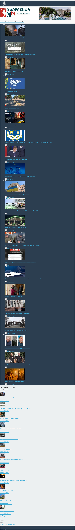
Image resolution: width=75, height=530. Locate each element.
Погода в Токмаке (11, 524)
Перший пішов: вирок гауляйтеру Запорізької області (16, 159)
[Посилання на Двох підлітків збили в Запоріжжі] (15, 105)
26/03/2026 (12, 214)
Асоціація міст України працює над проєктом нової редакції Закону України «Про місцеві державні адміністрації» (29, 142)
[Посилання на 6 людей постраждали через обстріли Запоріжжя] (15, 35)
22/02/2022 (13, 316)
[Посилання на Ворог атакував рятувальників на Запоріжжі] (15, 69)
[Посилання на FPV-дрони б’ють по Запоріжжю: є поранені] (2, 436)
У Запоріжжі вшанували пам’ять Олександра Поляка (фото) (17, 313)
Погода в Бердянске (4, 524)
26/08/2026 (5, 513)
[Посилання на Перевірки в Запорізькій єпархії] (15, 89)
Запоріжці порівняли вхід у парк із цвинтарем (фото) (16, 330)
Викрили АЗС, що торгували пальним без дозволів (15, 227)
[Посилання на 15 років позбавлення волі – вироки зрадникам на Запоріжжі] (15, 345)
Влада (3, 514)
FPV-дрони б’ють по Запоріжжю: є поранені (9, 439)
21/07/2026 (12, 282)
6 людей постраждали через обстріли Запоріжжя (15, 37)
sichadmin (8, 299)
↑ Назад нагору (3, 529)
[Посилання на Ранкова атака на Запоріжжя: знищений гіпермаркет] (2, 457)
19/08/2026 (12, 94)
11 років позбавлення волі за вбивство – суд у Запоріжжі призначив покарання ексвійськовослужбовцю (27, 278)
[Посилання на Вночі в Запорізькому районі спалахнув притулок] (15, 379)
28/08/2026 (5, 441)
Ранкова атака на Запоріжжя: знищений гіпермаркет (11, 459)
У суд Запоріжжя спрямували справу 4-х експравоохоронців (17, 364)
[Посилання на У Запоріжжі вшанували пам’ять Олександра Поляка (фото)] (15, 311)
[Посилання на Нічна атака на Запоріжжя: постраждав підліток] (2, 426)
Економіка (4, 504)
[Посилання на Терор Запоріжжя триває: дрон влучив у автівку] (2, 467)
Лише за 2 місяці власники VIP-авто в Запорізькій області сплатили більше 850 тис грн (23, 210)
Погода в (4, 516)
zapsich (8, 41)
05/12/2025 (12, 351)
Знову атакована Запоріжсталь (7, 490)
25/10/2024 (12, 384)
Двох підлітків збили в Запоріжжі (12, 108)
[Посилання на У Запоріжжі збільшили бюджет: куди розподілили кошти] (15, 191)
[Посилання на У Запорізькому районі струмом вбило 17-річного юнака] (15, 122)
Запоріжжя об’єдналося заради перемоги (13, 296)
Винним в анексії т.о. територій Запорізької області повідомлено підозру (20, 176)
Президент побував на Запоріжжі (7, 511)
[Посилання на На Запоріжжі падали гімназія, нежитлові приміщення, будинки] (2, 477)
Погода (1, 515)
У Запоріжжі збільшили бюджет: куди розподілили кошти (17, 194)
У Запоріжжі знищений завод (6, 449)
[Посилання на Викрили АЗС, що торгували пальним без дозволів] (15, 225)
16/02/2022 (13, 333)
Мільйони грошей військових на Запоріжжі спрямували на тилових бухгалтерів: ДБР (22, 245)
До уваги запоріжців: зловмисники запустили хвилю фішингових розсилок (20, 262)
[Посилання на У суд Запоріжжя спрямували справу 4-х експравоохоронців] (15, 362)
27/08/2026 (12, 197)
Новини (7, 401)
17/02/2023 (12, 179)
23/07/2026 (12, 265)
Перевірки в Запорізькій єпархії (11, 91)
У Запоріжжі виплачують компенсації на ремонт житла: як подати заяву (20, 54)
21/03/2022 (13, 299)
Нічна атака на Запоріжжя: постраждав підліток (10, 428)
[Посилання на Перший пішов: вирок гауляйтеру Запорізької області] (15, 157)
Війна (1, 401)
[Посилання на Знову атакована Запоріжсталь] (2, 488)
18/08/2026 (12, 111)
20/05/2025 (12, 367)
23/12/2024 (12, 145)
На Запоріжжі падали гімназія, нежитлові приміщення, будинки (13, 480)
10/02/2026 (12, 230)
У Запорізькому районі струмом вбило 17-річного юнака (16, 124)
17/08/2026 (12, 128)
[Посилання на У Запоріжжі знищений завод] (2, 447)
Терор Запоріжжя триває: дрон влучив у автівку (10, 470)
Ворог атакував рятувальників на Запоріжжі (14, 71)
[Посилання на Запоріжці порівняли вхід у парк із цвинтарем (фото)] (15, 327)
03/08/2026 (12, 248)
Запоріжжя (4, 401)
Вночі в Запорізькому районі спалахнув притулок (15, 381)
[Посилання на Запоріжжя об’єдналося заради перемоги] (15, 294)
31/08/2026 (12, 41)
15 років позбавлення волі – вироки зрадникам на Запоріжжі (17, 348)
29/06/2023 (12, 162)
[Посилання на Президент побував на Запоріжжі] (2, 508)
